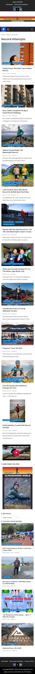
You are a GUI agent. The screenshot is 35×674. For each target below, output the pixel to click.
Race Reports (17, 301)
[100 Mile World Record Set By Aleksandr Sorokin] (17, 294)
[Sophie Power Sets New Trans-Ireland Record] (17, 54)
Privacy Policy (17, 7)
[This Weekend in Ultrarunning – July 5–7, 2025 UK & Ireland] (17, 601)
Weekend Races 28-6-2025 (12, 648)
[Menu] (8, 29)
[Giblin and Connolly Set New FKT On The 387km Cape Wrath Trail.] (17, 254)
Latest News (6, 63)
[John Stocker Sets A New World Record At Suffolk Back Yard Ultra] (17, 175)
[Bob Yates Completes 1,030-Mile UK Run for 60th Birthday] (17, 567)
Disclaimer (9, 4)
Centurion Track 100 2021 (12, 348)
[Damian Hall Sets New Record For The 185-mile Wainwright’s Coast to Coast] (17, 215)
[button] (8, 29)
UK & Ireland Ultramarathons (12, 543)
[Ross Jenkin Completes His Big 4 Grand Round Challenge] (17, 96)
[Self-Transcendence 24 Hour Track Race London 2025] (17, 534)
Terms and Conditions (21, 4)
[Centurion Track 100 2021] (17, 333)
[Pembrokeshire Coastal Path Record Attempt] (17, 411)
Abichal (14, 73)
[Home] (4, 29)
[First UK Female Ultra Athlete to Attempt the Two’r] (17, 371)
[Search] (32, 29)
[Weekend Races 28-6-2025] (17, 634)
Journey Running (8, 222)
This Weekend (7, 610)
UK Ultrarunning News (10, 184)
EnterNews (18, 672)
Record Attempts (18, 63)
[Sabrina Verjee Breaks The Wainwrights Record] (17, 135)
